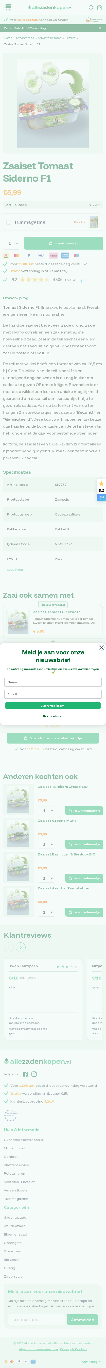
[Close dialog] (101, 647)
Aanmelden (53, 705)
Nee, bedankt (53, 716)
